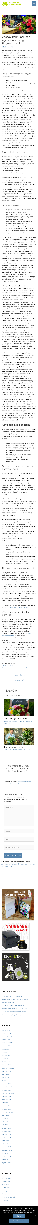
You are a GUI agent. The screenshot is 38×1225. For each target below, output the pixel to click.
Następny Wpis (19, 680)
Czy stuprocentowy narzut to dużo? (16, 607)
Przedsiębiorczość (8, 1197)
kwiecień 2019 (7, 1144)
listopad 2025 (6, 1039)
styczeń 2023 (6, 1084)
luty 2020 (5, 1140)
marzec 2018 (6, 1156)
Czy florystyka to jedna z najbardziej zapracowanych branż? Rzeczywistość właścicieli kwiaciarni (15, 999)
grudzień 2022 (7, 1087)
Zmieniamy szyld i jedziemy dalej (13, 1015)
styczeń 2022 (6, 1106)
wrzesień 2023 (7, 1071)
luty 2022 (5, 1103)
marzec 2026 (6, 1033)
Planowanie (6, 1187)
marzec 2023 (6, 1080)
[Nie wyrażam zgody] (35, 1215)
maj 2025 (5, 1052)
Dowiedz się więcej (19, 1221)
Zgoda (19, 1216)
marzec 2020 (6, 1137)
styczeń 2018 (6, 1162)
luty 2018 (5, 1159)
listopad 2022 (6, 1090)
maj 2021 (5, 1118)
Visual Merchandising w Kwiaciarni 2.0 (15, 1011)
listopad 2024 (6, 1055)
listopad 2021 (6, 1109)
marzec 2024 (6, 1062)
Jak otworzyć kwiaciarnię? (16, 718)
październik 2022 (8, 1093)
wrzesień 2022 (7, 1096)
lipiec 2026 (6, 1030)
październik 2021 (8, 1112)
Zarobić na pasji (7, 665)
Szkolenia (5, 1200)
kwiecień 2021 (7, 1121)
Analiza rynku (6, 1178)
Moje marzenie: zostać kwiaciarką (13, 1005)
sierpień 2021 (6, 1115)
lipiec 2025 (6, 1049)
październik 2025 (8, 1043)
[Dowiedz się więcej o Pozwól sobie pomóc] (19, 736)
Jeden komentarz (10, 750)
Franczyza (5, 1184)
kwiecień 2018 (7, 1153)
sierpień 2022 (6, 1099)
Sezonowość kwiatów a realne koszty (15, 1008)
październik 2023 (8, 1068)
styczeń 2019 (6, 1147)
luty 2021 (5, 1125)
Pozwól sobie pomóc (13, 747)
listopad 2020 (7, 1131)
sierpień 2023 (6, 1074)
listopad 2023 (6, 1065)
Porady (20, 721)
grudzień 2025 (7, 1036)
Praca (4, 1194)
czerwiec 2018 (7, 1150)
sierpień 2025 (6, 1046)
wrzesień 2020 (7, 1134)
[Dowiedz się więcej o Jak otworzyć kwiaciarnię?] (19, 707)
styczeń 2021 (6, 1128)
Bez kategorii (6, 1181)
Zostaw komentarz (10, 721)
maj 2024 (5, 1058)
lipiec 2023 (6, 1077)
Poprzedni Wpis (19, 675)
